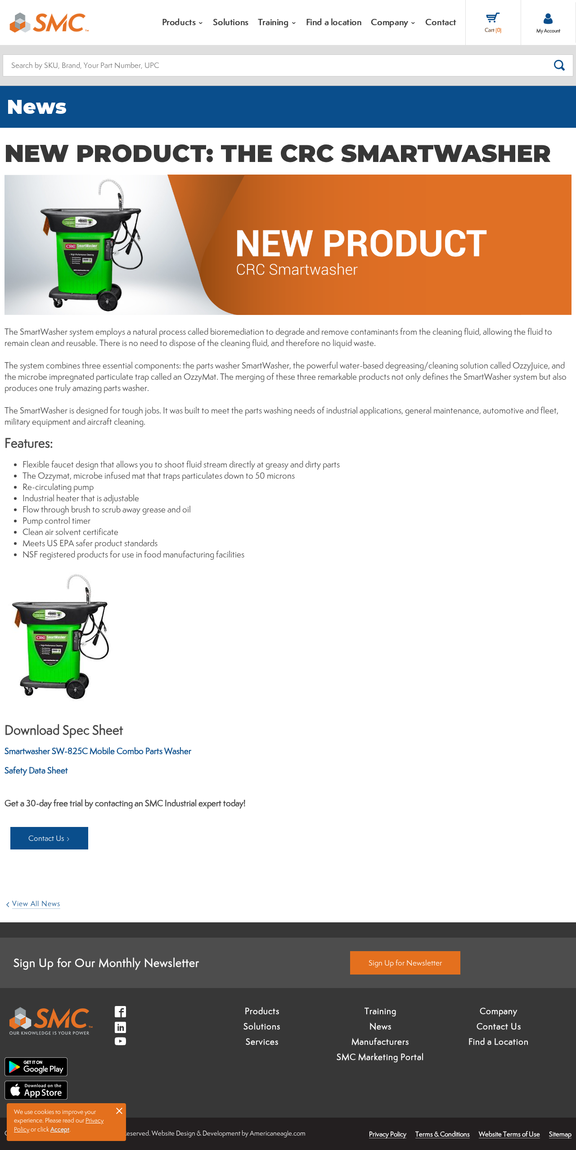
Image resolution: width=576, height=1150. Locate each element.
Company (499, 1011)
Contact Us (499, 1026)
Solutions (261, 1026)
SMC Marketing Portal (380, 1056)
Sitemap (560, 1134)
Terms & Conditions (442, 1134)
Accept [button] (59, 1129)
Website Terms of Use (509, 1134)
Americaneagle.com (278, 1133)
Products (262, 1011)
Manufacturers (380, 1041)
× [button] (119, 1110)
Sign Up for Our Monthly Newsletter (106, 962)
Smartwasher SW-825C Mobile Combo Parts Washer (97, 751)
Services (262, 1041)
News (380, 1026)
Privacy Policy (387, 1134)
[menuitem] (183, 22)
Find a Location (498, 1041)
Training (380, 1011)
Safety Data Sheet (36, 770)
